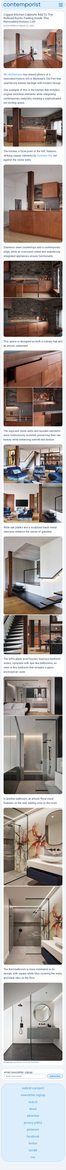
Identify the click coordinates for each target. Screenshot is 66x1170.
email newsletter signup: (18, 1072)
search (33, 1102)
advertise (33, 1115)
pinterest (33, 1129)
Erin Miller (11, 25)
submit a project (33, 1088)
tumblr (33, 1150)
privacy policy (33, 1122)
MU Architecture (13, 74)
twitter (33, 1143)
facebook (33, 1136)
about (33, 1109)
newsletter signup (33, 1095)
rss (33, 1157)
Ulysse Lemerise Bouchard (27, 1062)
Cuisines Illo (44, 155)
